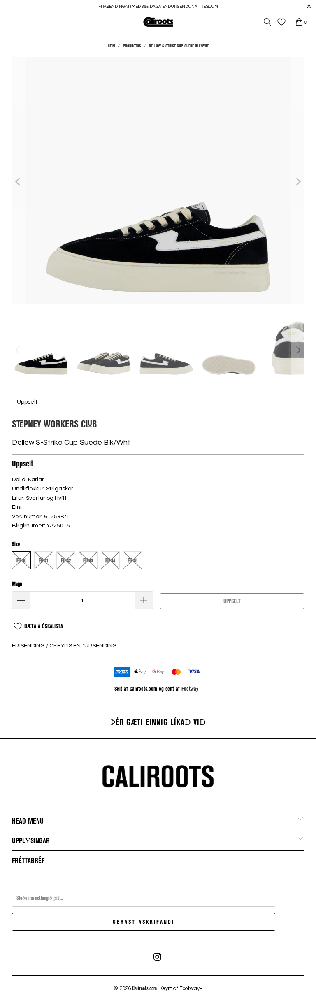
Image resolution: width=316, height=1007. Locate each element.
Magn (17, 583)
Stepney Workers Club (54, 423)
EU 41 (44, 560)
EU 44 (110, 560)
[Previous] (18, 181)
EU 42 (66, 560)
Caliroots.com (144, 988)
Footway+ (191, 688)
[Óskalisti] (279, 22)
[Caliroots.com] (158, 21)
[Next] (297, 181)
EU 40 (21, 560)
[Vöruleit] (267, 22)
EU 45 (132, 560)
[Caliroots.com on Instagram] (157, 957)
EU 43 (88, 560)
